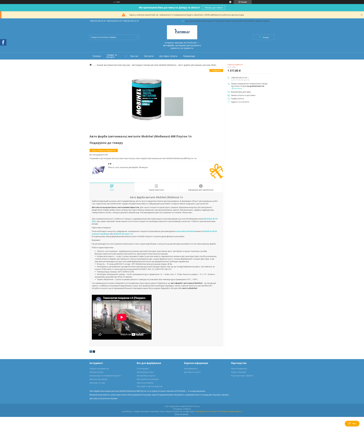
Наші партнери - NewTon (242, 375)
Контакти (149, 56)
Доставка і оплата (168, 56)
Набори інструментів (99, 368)
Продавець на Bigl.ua (182, 409)
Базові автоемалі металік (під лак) (113, 65)
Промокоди (189, 56)
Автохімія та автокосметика (149, 386)
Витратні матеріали (98, 379)
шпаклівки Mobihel (185, 231)
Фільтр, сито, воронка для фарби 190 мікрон (128, 167)
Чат (354, 423)
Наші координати (239, 368)
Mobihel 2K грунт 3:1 (123, 234)
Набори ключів (96, 372)
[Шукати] (136, 37)
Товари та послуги (111, 56)
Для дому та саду (97, 382)
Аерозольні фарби (145, 382)
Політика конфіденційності (230, 411)
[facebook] (91, 352)
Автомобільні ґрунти (146, 375)
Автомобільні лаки (145, 372)
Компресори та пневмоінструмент (105, 375)
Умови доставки (213, 7)
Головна (96, 56)
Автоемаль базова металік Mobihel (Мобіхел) (154, 65)
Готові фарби (143, 368)
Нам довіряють (191, 368)
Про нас (134, 56)
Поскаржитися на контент (207, 411)
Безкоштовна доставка (241, 92)
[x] (94, 352)
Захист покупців (238, 372)
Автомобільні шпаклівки (148, 379)
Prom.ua (196, 406)
